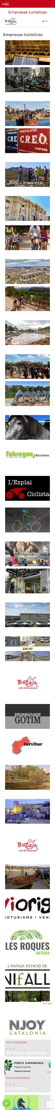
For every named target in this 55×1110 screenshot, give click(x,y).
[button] (6, 1103)
